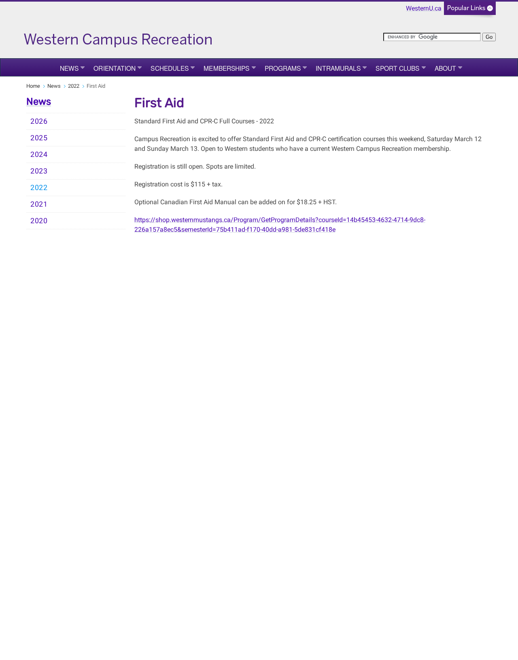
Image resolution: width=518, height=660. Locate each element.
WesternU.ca (424, 8)
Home (33, 86)
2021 (39, 204)
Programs (283, 67)
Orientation (114, 67)
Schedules (170, 67)
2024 (39, 154)
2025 (39, 138)
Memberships (226, 67)
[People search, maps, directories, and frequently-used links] (470, 11)
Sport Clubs (397, 67)
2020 (39, 221)
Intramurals (338, 67)
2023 (39, 171)
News (69, 67)
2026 (39, 121)
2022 (73, 86)
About (445, 67)
